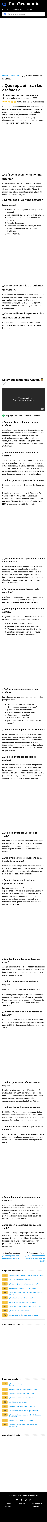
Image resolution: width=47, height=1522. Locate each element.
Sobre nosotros (8, 1505)
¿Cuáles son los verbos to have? (21, 1420)
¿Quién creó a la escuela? (18, 1402)
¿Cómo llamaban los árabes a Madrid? (23, 1288)
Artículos (5, 9)
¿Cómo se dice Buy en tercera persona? (24, 1315)
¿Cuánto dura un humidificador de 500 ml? (24, 1389)
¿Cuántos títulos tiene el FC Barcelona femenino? (23, 1425)
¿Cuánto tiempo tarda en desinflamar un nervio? (26, 1275)
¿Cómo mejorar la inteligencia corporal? (23, 1284)
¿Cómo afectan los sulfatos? (19, 1311)
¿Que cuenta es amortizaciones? (21, 1280)
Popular (29, 9)
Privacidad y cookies (37, 1505)
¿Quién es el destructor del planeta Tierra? (24, 1411)
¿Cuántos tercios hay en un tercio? (22, 1393)
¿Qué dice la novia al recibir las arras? (23, 1302)
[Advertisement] (23, 45)
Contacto (21, 1504)
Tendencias (17, 9)
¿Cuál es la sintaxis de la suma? (21, 1298)
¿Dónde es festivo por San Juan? (21, 1398)
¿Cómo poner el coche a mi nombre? (22, 1406)
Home (5, 76)
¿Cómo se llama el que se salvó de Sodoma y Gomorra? (25, 1416)
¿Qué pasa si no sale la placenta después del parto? (25, 1293)
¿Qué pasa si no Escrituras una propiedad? (25, 1306)
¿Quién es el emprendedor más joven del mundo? (24, 1384)
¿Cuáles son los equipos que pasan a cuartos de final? (35, 1258)
